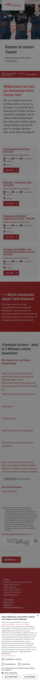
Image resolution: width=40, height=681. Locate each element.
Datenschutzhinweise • (9, 624)
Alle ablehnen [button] (29, 677)
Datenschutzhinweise (8, 656)
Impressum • (20, 624)
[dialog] (20, 647)
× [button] (37, 615)
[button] (20, 673)
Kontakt (26, 624)
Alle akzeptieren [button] (11, 677)
